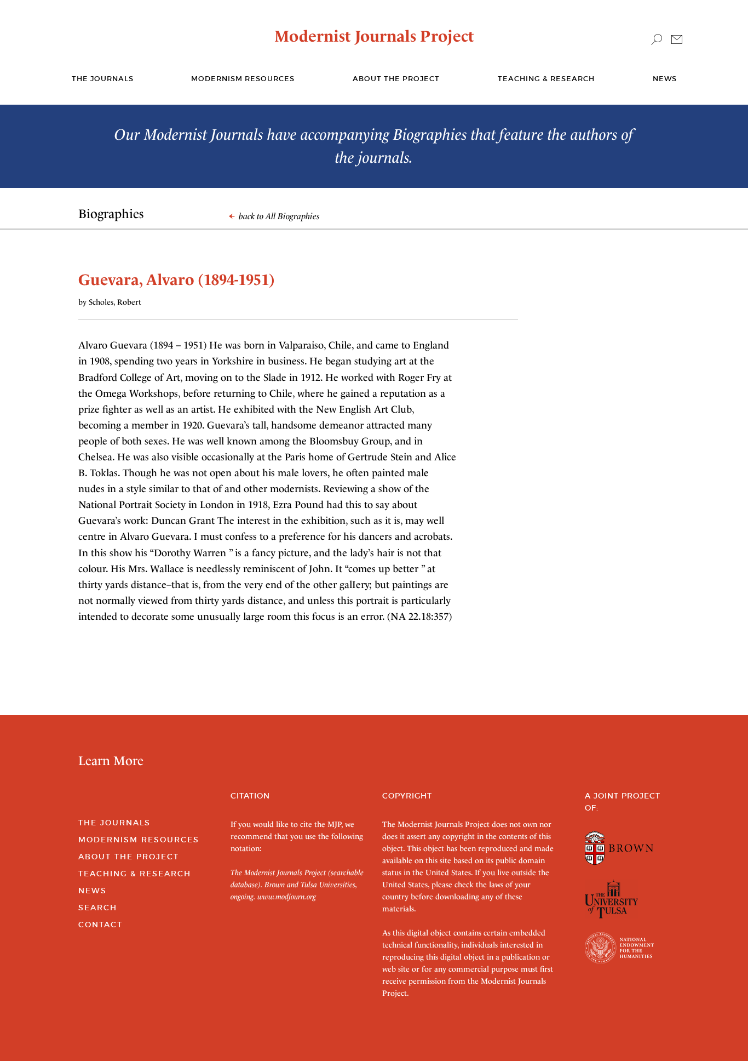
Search (97, 907)
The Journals (114, 823)
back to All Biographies (278, 216)
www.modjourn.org (286, 896)
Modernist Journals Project (374, 36)
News (665, 78)
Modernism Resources (243, 78)
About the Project (396, 78)
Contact (100, 924)
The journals (103, 78)
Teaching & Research (546, 78)
